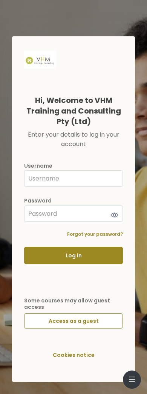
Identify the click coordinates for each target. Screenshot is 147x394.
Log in (74, 255)
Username (38, 166)
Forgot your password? (95, 234)
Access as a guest (74, 321)
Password (38, 201)
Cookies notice (74, 355)
